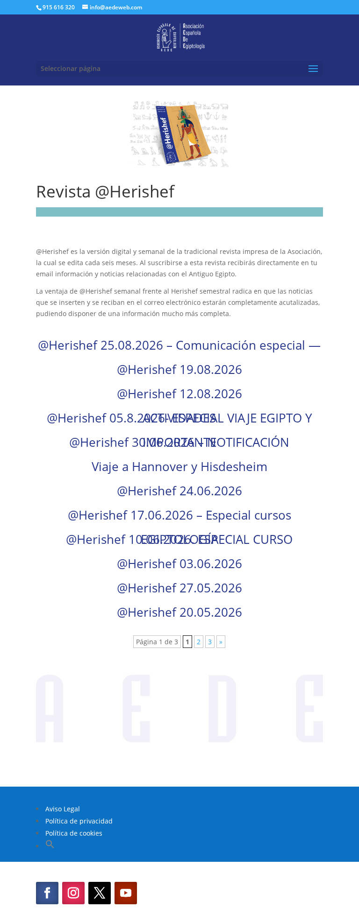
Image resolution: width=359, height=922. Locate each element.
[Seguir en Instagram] (73, 893)
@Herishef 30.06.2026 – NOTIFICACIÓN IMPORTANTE (179, 442)
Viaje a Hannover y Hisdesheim (179, 466)
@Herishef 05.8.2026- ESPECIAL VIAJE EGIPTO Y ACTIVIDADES (179, 417)
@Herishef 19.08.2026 (179, 369)
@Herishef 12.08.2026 (179, 393)
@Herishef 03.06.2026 (179, 563)
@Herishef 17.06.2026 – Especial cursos (179, 515)
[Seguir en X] (99, 893)
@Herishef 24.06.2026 (179, 490)
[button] (50, 846)
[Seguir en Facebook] (47, 893)
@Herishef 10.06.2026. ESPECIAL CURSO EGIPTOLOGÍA (179, 539)
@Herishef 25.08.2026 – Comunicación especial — (179, 345)
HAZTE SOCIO (179, 760)
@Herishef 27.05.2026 (179, 587)
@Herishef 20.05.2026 (179, 612)
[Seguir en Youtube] (126, 893)
